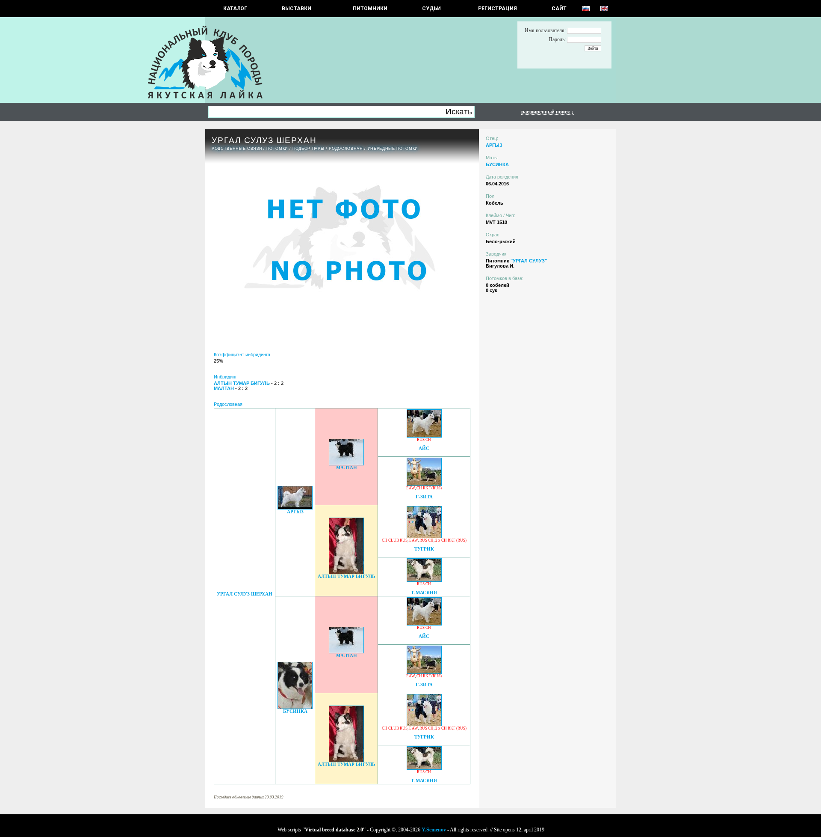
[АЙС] (424, 435)
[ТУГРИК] (424, 535)
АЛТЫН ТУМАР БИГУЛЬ (346, 576)
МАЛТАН (346, 467)
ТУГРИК (424, 549)
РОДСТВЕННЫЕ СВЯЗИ (237, 148)
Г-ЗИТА (424, 496)
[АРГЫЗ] (295, 507)
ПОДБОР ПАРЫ (308, 148)
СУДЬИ (431, 9)
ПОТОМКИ (277, 148)
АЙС (424, 448)
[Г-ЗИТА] (424, 483)
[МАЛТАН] (346, 463)
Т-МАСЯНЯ (424, 592)
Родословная (346, 148)
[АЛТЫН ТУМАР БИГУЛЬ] (346, 571)
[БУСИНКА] (295, 706)
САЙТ (559, 9)
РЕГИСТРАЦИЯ (497, 9)
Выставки (296, 9)
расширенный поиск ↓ (547, 111)
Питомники (370, 9)
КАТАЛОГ (235, 9)
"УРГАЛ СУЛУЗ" (529, 260)
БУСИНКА (295, 711)
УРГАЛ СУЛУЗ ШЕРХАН (244, 594)
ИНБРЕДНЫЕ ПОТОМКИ (393, 148)
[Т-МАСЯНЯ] (424, 579)
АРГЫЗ (295, 511)
